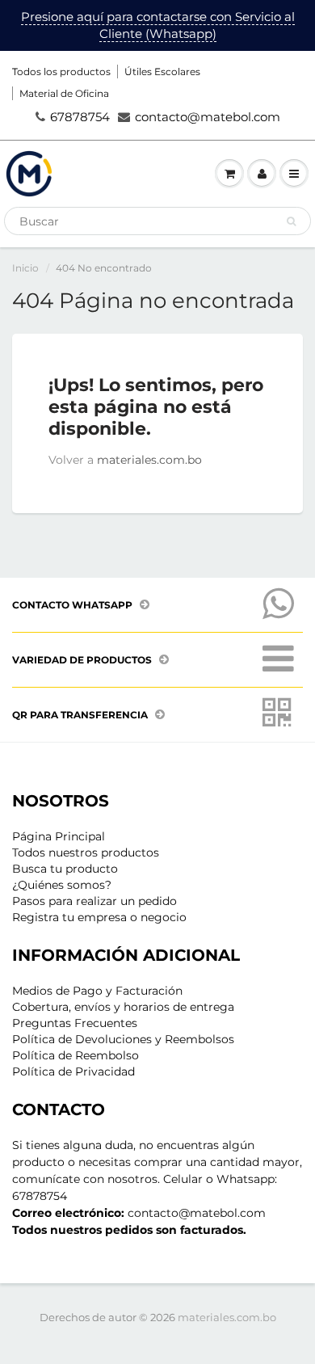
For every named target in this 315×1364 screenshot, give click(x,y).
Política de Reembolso (75, 1055)
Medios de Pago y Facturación (97, 990)
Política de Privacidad (73, 1071)
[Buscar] (291, 221)
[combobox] (157, 221)
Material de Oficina (64, 93)
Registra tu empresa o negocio (99, 917)
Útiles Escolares (162, 71)
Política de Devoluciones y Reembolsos (123, 1039)
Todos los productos (61, 71)
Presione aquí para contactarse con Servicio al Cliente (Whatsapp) (158, 25)
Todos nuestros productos (85, 852)
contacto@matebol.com (207, 116)
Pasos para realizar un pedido (94, 901)
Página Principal (58, 836)
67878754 (80, 116)
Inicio (25, 268)
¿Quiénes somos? (61, 885)
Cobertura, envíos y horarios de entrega (123, 1007)
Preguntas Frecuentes (74, 1023)
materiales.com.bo (149, 460)
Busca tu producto (65, 868)
